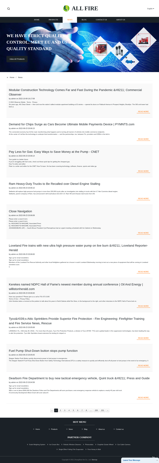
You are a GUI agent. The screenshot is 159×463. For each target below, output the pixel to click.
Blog (84, 20)
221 (102, 410)
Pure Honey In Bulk (94, 449)
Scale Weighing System (37, 444)
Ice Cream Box (54, 444)
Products (53, 20)
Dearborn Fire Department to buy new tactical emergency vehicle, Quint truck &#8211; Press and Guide (79, 378)
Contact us (101, 20)
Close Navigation (20, 211)
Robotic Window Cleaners (72, 444)
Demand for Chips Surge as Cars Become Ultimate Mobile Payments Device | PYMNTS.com (71, 124)
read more (143, 112)
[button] (8, 8)
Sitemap (94, 460)
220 (96, 410)
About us (120, 20)
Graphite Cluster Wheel (105, 444)
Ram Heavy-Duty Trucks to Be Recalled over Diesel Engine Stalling (54, 183)
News (69, 20)
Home (36, 20)
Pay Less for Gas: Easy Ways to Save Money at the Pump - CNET (54, 151)
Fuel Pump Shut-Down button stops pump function (43, 350)
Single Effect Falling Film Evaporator (71, 449)
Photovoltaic (89, 444)
